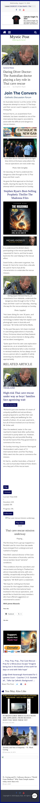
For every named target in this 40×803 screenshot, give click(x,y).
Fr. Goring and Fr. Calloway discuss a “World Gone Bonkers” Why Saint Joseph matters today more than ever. (20, 779)
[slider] (20, 506)
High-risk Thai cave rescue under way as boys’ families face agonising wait (19, 396)
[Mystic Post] (4, 32)
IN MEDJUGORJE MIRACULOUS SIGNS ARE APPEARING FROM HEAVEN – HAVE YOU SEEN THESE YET (19, 718)
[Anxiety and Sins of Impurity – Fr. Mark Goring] (20, 727)
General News (8, 68)
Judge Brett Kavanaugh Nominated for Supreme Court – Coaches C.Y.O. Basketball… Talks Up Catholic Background (20, 677)
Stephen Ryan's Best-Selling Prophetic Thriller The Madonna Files (20, 194)
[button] (34, 797)
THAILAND (9, 388)
